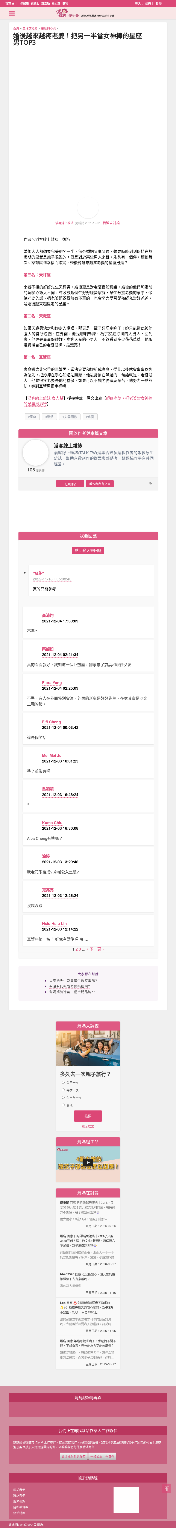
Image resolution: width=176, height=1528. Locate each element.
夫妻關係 (70, 416)
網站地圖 (19, 1513)
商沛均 (48, 615)
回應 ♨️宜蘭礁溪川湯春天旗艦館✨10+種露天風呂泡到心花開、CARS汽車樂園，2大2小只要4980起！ (88, 1316)
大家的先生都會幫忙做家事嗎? (73, 980)
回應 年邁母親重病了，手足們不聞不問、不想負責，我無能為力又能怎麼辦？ (88, 1352)
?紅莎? (38, 573)
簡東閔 (64, 1202)
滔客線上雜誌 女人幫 (45, 398)
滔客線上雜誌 (64, 223)
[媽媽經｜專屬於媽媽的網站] (88, 12)
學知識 (24, 3)
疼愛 (91, 416)
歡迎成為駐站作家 (74, 1456)
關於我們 (19, 1489)
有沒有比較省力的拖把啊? (69, 986)
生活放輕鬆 (30, 28)
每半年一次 (74, 1097)
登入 (138, 3)
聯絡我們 (19, 1495)
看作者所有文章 (99, 484)
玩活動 (45, 3)
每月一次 (73, 1082)
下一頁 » (97, 949)
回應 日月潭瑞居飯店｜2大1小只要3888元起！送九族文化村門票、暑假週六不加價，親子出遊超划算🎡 (88, 1250)
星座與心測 (48, 28)
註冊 (148, 3)
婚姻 (50, 416)
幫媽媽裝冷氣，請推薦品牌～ (72, 991)
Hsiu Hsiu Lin (54, 923)
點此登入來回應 (88, 550)
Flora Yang (52, 682)
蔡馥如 (48, 649)
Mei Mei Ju (52, 755)
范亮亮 (48, 890)
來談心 (35, 3)
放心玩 (56, 3)
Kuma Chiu (52, 822)
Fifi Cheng (51, 722)
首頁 (8, 3)
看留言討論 (111, 222)
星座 (33, 416)
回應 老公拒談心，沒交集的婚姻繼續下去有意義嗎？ (88, 1283)
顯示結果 (88, 1126)
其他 (70, 1105)
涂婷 (46, 856)
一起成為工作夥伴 (102, 1456)
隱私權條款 (20, 1507)
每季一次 (73, 1090)
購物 (65, 3)
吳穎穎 (48, 789)
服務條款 (19, 1501)
